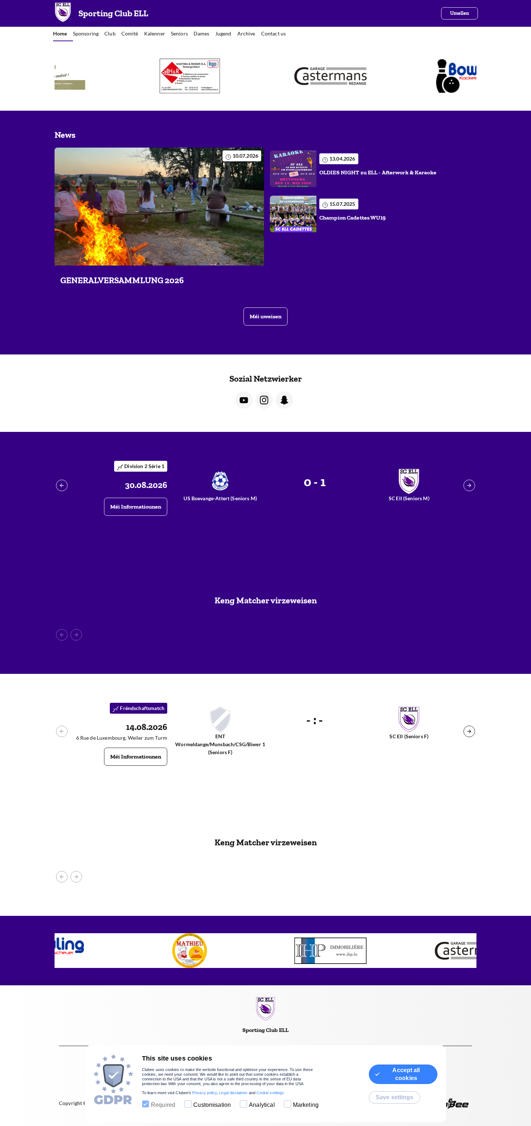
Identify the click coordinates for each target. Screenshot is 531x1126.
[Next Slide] (469, 485)
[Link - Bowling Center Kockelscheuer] (412, 76)
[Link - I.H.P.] (272, 950)
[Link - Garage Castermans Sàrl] (272, 76)
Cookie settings (270, 1093)
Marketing (306, 1105)
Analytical (262, 1105)
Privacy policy (204, 1093)
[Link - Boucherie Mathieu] (131, 950)
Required (163, 1105)
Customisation (212, 1105)
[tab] (63, 34)
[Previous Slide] (62, 485)
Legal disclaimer (233, 1093)
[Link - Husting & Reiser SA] (131, 76)
